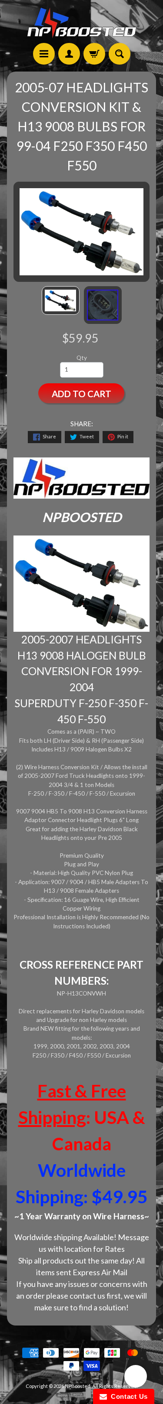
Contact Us (127, 1396)
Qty (82, 357)
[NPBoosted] (81, 23)
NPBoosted (77, 1386)
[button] (135, 1377)
